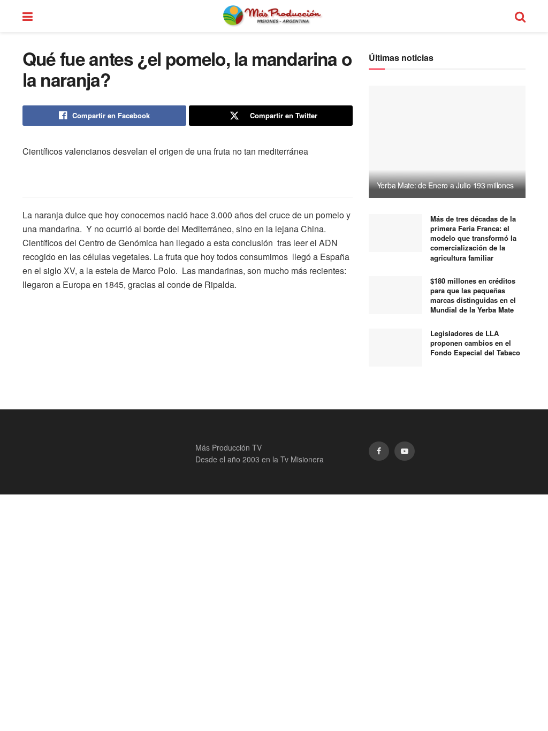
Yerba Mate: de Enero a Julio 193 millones (445, 185)
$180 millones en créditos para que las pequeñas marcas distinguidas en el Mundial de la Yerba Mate (473, 295)
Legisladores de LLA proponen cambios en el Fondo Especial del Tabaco (475, 342)
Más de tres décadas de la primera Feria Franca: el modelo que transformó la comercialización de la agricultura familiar (473, 238)
